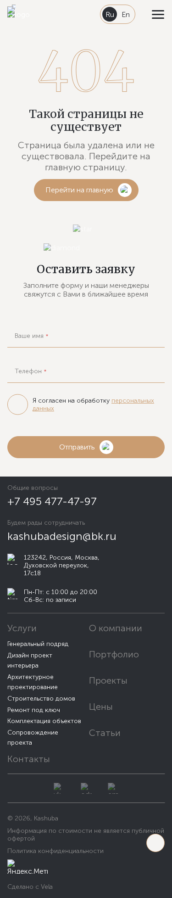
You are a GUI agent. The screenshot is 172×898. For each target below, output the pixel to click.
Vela (46, 887)
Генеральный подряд (37, 644)
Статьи (105, 732)
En (126, 14)
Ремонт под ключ (33, 710)
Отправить (77, 447)
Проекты (108, 680)
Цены (101, 706)
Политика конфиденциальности (55, 851)
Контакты (28, 758)
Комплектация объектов (44, 721)
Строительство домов (41, 698)
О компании (115, 628)
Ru (109, 14)
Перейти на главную (79, 189)
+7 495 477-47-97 (52, 501)
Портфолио (114, 654)
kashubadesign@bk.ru (62, 536)
